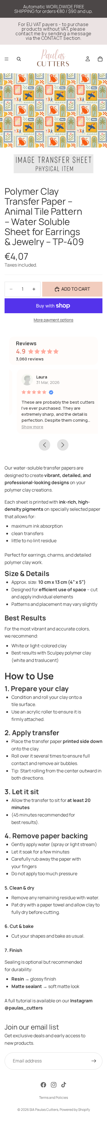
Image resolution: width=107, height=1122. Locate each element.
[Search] (19, 59)
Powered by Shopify (75, 1109)
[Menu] (6, 59)
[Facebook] (43, 1084)
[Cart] (100, 59)
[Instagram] (53, 1084)
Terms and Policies (53, 1097)
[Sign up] (94, 1061)
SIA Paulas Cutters (43, 1109)
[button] (26, 426)
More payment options (53, 319)
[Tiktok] (63, 1084)
